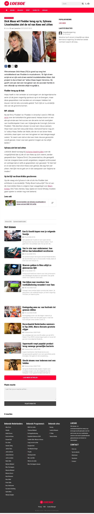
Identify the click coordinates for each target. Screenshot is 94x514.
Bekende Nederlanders (13, 424)
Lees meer (62, 23)
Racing (51, 427)
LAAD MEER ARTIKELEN (30, 377)
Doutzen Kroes (9, 436)
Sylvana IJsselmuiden (35, 152)
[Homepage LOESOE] (30, 4)
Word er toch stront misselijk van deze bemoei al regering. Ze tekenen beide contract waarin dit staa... (74, 39)
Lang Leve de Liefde (33, 442)
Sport (28, 10)
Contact (74, 461)
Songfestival (31, 445)
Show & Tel (36, 10)
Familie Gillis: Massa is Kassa (35, 439)
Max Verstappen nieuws (34, 464)
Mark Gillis (8, 461)
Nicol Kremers (9, 476)
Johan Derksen (9, 455)
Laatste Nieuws (54, 430)
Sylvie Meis (8, 492)
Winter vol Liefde (32, 461)
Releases (20, 10)
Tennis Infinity (53, 436)
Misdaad (44, 10)
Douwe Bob (9, 439)
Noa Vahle (8, 479)
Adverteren (74, 455)
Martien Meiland (10, 464)
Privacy (40, 507)
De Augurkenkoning (33, 433)
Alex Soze (8, 427)
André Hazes (9, 433)
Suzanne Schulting (10, 489)
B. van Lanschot (15, 28)
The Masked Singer (33, 449)
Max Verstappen (10, 467)
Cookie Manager (51, 507)
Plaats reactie (30, 403)
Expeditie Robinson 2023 (34, 436)
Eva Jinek (8, 442)
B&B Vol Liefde (32, 427)
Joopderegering (69, 32)
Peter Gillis (8, 482)
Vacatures (74, 458)
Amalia (7, 430)
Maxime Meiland (10, 470)
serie (6, 118)
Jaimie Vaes (9, 449)
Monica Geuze (9, 473)
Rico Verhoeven (10, 485)
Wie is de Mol (31, 458)
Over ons (74, 449)
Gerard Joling (9, 445)
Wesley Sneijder (10, 495)
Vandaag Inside (32, 455)
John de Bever (9, 452)
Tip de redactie (75, 452)
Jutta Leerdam (9, 458)
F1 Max (52, 433)
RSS (44, 507)
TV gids (29, 452)
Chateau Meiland (32, 430)
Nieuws (12, 10)
